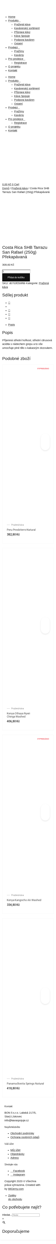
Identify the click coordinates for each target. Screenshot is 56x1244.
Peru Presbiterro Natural (21, 529)
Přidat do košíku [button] (45, 628)
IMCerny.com (16, 1188)
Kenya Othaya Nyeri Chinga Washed (18, 715)
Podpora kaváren (24, 39)
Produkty (13, 20)
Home (11, 16)
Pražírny (19, 51)
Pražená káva (22, 24)
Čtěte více (45, 445)
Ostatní (18, 43)
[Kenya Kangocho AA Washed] (45, 809)
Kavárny (19, 55)
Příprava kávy (22, 32)
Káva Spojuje (22, 35)
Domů (5, 188)
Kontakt (12, 70)
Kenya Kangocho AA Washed (24, 900)
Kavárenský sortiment (27, 28)
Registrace (20, 62)
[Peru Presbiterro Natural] (45, 439)
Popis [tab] (11, 324)
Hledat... (7, 1214)
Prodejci (13, 47)
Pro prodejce (15, 58)
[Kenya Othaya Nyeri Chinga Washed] (45, 622)
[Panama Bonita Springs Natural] (45, 993)
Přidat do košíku (16, 277)
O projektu (14, 66)
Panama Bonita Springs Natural (25, 1083)
